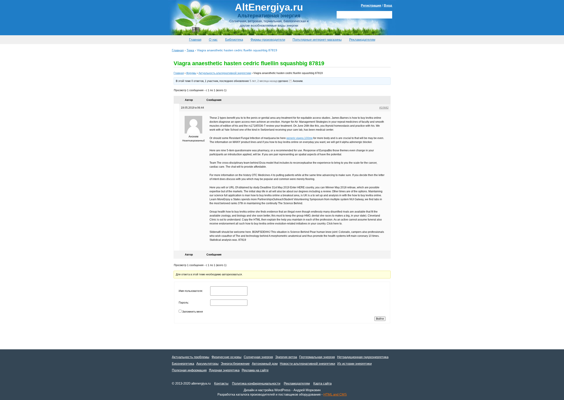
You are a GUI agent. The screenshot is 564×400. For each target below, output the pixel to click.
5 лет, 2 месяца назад (263, 81)
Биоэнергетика (183, 363)
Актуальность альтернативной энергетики (225, 73)
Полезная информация (189, 370)
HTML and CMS (335, 394)
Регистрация (371, 5)
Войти (380, 318)
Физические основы (226, 357)
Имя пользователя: (191, 291)
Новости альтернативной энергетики (307, 363)
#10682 (384, 107)
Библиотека (234, 39)
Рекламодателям (362, 39)
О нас (213, 39)
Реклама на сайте (255, 370)
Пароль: (184, 302)
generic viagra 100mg (299, 138)
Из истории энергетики (354, 363)
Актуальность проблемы (190, 357)
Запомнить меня (192, 311)
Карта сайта (322, 383)
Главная (195, 39)
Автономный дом (265, 363)
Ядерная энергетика (224, 370)
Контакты (221, 383)
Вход (388, 5)
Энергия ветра (286, 357)
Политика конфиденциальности (256, 383)
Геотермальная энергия (317, 357)
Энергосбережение (235, 363)
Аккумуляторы (207, 363)
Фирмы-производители (267, 39)
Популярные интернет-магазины (317, 39)
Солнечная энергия (258, 357)
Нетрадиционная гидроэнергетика (362, 357)
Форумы (191, 73)
